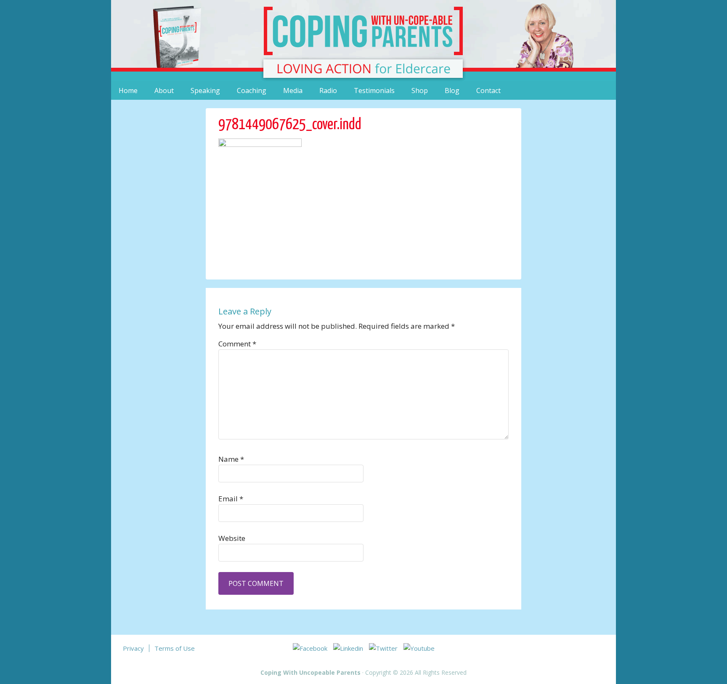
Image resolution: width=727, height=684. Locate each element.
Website (231, 538)
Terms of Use (174, 648)
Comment (237, 344)
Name (231, 459)
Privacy (133, 648)
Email (230, 498)
